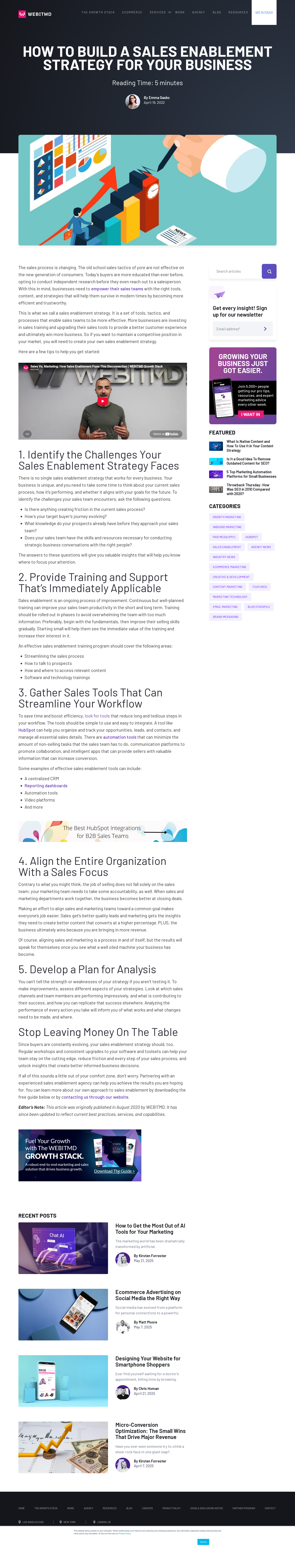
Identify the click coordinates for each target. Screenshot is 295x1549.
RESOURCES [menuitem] (238, 12)
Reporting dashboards (46, 785)
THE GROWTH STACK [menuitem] (98, 12)
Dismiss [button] (203, 1542)
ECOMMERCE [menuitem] (132, 12)
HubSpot (26, 730)
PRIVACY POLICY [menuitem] (171, 1508)
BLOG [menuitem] (217, 12)
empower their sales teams (117, 288)
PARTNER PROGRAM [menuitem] (244, 1508)
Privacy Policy (124, 1533)
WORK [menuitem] (180, 12)
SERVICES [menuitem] (158, 12)
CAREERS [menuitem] (147, 1508)
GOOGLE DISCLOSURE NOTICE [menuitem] (206, 1508)
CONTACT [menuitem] (270, 1508)
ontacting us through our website (96, 1097)
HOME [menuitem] (21, 1508)
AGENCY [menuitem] (198, 12)
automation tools (119, 737)
